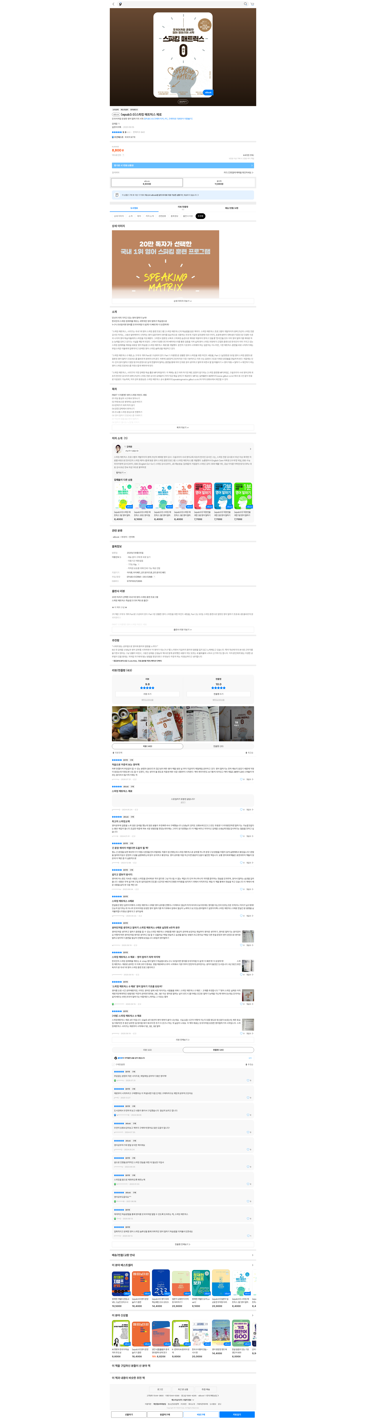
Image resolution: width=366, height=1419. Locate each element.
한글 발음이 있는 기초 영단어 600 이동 (241, 1339)
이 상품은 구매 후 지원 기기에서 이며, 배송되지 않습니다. (159, 195)
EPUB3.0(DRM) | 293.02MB (140, 576)
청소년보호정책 (173, 1404)
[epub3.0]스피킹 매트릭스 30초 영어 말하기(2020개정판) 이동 (143, 502)
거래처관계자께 (202, 1404)
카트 (252, 4)
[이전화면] (113, 4)
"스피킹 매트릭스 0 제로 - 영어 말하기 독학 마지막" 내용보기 (183, 963)
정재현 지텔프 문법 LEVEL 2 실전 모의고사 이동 (121, 1289)
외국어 (130, 137)
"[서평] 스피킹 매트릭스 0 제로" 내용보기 (183, 1022)
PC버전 (183, 1404)
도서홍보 (213, 1404)
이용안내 (115, 557)
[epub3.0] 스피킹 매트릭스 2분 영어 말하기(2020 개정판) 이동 (163, 502)
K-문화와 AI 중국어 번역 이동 (181, 1339)
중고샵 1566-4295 (188, 1395)
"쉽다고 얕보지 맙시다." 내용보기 (183, 879)
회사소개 (191, 1404)
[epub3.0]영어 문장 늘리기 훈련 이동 (141, 1289)
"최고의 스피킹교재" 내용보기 (183, 826)
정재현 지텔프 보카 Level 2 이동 (201, 1288)
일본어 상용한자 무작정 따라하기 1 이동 (181, 1289)
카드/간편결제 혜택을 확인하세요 (237, 172)
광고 (219, 1404)
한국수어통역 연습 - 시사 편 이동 (201, 1339)
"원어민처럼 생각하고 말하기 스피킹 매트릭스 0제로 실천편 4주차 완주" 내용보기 (183, 934)
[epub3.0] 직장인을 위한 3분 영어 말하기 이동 (203, 502)
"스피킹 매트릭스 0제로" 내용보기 (183, 906)
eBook (116, 537)
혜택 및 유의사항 (147, 700)
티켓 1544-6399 (172, 1395)
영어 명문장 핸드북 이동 (221, 1339)
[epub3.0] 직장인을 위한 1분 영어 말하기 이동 (243, 502)
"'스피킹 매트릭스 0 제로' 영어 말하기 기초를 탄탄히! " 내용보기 (183, 993)
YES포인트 (116, 155)
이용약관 (148, 1404)
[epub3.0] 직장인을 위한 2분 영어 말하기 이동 (223, 502)
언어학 (132, 537)
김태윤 (115, 123)
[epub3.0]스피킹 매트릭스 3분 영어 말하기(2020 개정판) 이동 (183, 502)
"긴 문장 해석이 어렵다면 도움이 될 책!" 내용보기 (183, 853)
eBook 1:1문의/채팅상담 (207, 1395)
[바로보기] (200, 723)
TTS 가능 (132, 564)
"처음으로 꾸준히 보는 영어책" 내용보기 (183, 769)
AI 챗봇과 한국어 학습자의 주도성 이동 (121, 1339)
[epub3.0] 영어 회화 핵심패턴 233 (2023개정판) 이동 (161, 1288)
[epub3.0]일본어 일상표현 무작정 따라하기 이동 (221, 1288)
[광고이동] (245, 4)
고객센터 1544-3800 (155, 1395)
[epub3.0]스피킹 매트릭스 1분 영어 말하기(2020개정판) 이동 (123, 502)
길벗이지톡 (116, 127)
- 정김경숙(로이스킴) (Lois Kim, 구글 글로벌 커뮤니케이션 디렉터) (137, 661)
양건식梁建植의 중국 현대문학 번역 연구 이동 (161, 1339)
